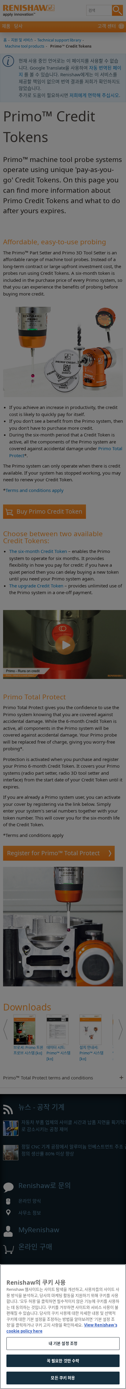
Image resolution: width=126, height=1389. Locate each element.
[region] (63, 1326)
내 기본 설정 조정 (63, 1343)
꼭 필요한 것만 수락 (63, 1360)
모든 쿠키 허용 (63, 1377)
